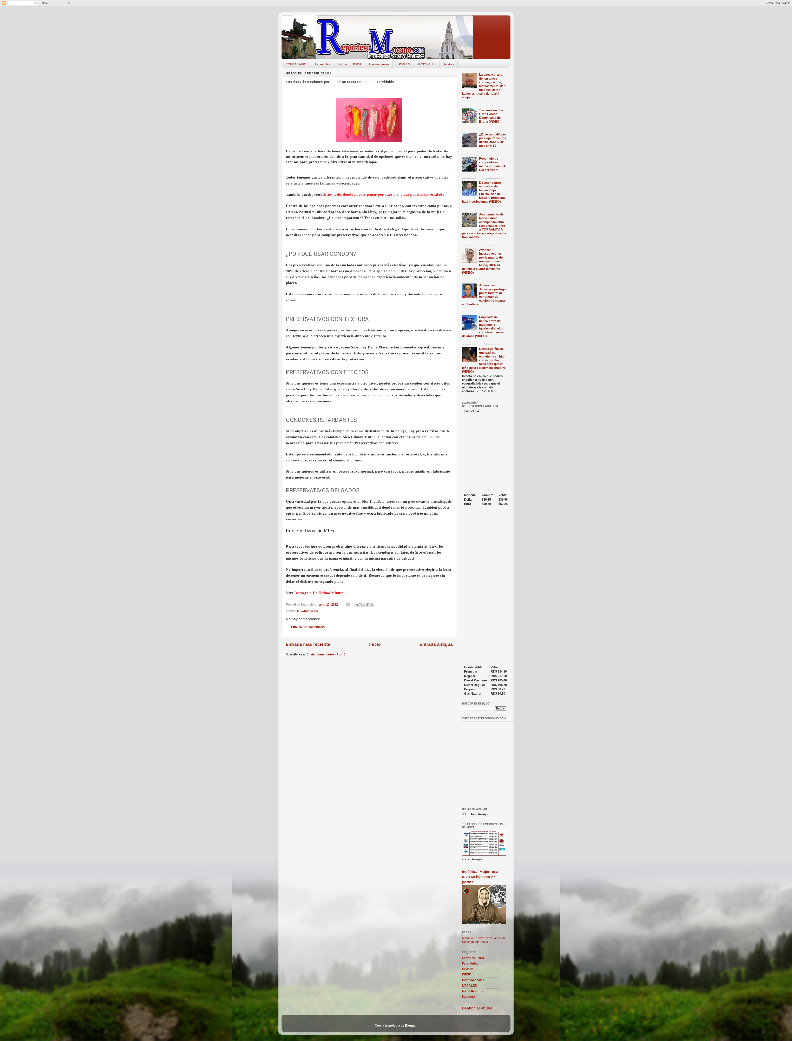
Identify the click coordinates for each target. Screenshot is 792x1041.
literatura (448, 64)
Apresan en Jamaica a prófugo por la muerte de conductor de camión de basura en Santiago (484, 294)
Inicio (375, 644)
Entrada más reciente (308, 644)
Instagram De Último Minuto (319, 593)
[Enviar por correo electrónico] (356, 605)
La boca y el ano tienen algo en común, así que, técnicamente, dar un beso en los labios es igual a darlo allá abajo (483, 86)
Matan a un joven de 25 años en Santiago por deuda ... (483, 939)
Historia (341, 64)
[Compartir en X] (364, 605)
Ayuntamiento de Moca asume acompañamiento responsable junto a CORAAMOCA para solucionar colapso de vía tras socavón (484, 226)
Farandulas (322, 64)
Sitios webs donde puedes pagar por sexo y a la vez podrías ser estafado (383, 194)
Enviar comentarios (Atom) (325, 654)
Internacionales (379, 64)
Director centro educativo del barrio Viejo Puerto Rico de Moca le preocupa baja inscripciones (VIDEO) (483, 192)
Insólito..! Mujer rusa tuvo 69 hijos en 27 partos (480, 877)
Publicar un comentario (308, 627)
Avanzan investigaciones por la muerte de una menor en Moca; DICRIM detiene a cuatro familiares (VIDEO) (482, 261)
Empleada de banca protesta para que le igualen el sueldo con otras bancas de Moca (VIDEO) (483, 326)
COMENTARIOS (297, 64)
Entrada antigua (436, 644)
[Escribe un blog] (360, 605)
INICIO (358, 64)
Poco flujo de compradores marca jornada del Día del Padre (492, 164)
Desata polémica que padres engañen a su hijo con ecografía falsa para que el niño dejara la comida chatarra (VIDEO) (484, 360)
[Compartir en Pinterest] (372, 605)
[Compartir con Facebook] (368, 605)
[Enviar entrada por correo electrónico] (348, 604)
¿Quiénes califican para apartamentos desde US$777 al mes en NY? (492, 140)
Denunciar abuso (477, 1008)
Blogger (410, 1025)
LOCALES (403, 64)
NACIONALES (426, 64)
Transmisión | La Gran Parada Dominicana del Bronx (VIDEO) (491, 115)
